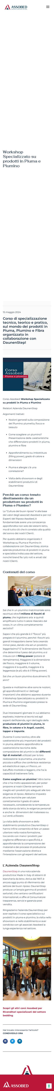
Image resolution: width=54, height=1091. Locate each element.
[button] (5, 1041)
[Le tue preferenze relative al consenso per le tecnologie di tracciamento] (49, 1086)
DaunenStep (10, 871)
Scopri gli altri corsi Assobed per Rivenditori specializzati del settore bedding (24, 1012)
